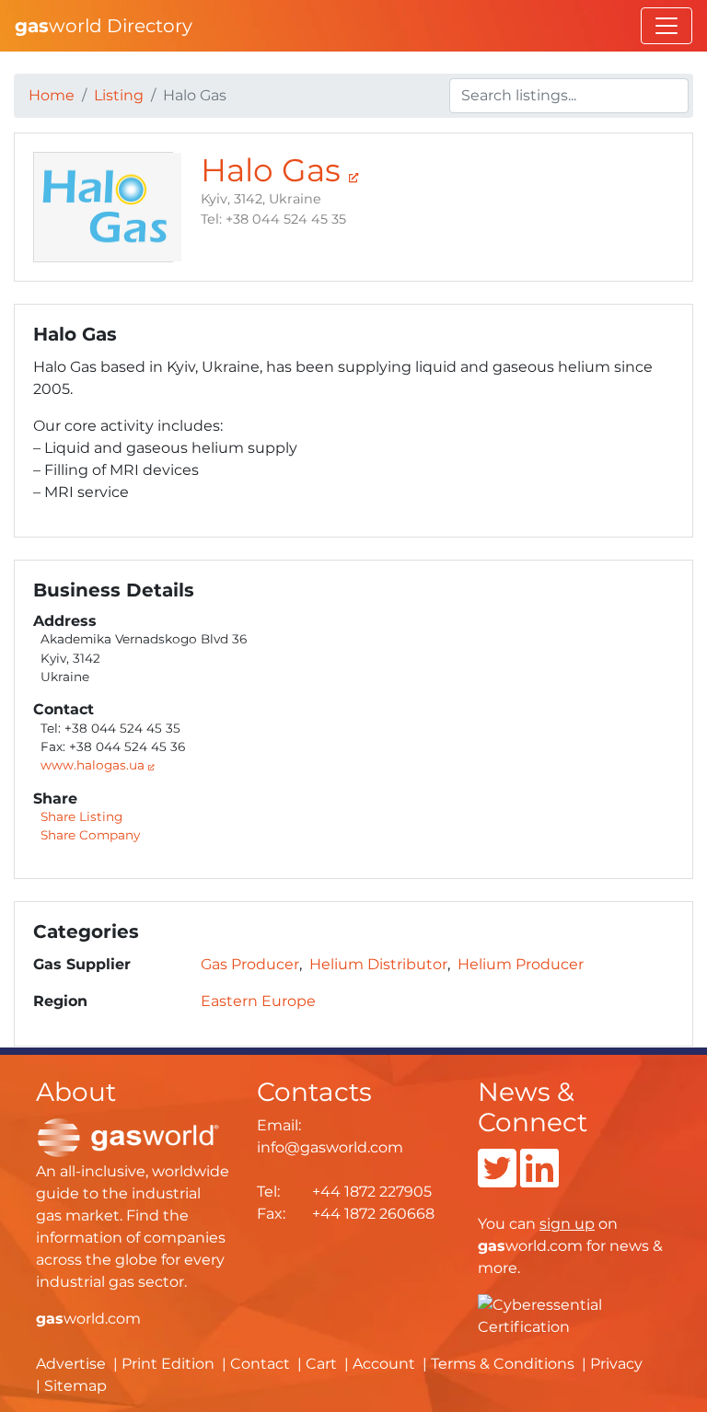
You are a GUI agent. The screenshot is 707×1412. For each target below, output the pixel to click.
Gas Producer (250, 964)
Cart (321, 1363)
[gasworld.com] (128, 1136)
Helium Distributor (378, 964)
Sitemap (75, 1386)
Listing (119, 95)
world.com (88, 1318)
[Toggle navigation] (666, 25)
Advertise (71, 1363)
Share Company (90, 835)
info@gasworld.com (330, 1147)
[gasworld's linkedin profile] (539, 1179)
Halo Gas (275, 170)
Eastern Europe (258, 1001)
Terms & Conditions (502, 1363)
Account (384, 1363)
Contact (260, 1363)
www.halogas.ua (94, 765)
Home (52, 95)
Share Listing (81, 816)
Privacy (616, 1363)
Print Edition (168, 1363)
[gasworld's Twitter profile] (497, 1179)
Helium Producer (521, 964)
